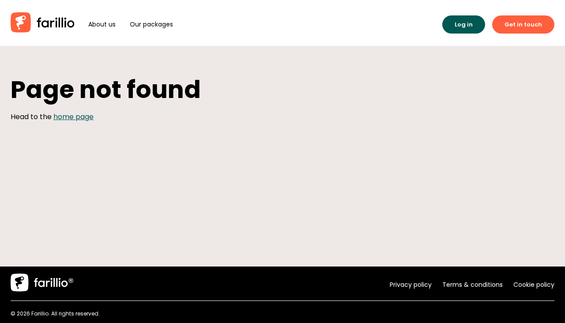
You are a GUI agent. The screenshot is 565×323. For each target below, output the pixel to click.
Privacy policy (411, 284)
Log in (464, 24)
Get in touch (523, 24)
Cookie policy (533, 284)
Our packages (151, 24)
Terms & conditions (472, 284)
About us (102, 24)
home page (73, 117)
